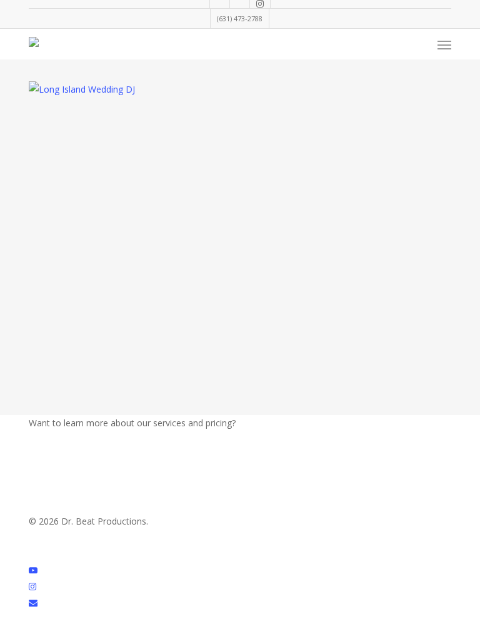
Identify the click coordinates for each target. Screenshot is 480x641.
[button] (444, 44)
